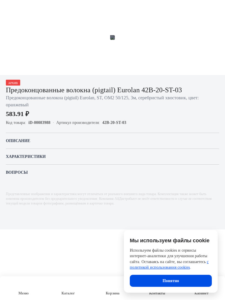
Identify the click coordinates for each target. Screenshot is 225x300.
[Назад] (8, 8)
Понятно (171, 281)
